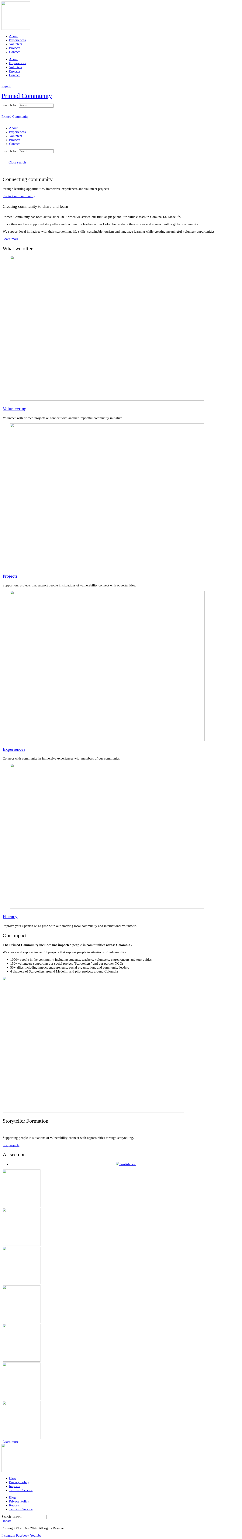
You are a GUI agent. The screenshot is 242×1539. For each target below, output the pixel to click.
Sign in (6, 86)
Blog (12, 1478)
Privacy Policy (19, 1482)
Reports (14, 1486)
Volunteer (15, 44)
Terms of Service (21, 1490)
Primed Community (27, 95)
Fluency (10, 916)
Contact (14, 52)
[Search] (4, 82)
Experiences (17, 40)
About (13, 36)
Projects (14, 48)
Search (6, 1516)
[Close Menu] (4, 120)
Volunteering (14, 408)
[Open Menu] (4, 90)
